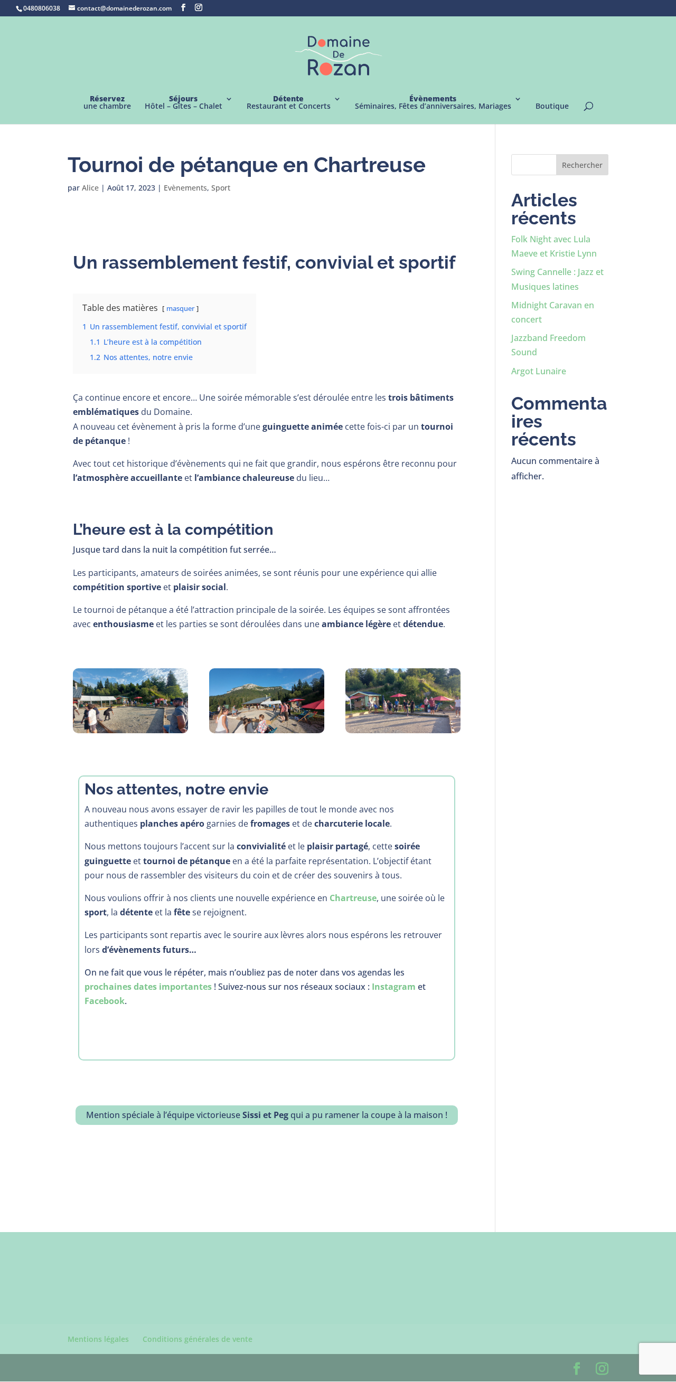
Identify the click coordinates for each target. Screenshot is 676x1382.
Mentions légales (98, 1339)
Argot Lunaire (538, 371)
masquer (180, 308)
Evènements (185, 188)
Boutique (552, 106)
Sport (220, 188)
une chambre (107, 103)
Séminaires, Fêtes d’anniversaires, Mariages (433, 103)
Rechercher (582, 165)
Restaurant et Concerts (289, 103)
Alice (90, 188)
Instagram (394, 986)
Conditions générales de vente (197, 1339)
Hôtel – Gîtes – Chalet (183, 103)
